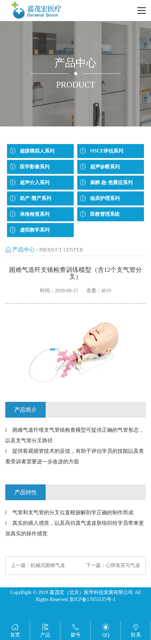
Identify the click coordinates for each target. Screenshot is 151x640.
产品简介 (25, 410)
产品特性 (25, 492)
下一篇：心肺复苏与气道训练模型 (113, 566)
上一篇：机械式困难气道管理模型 (38, 566)
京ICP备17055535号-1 (92, 599)
